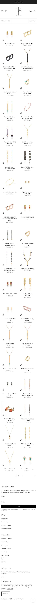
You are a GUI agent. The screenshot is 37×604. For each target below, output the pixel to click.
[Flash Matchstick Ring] (27, 33)
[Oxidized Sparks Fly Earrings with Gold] (9, 258)
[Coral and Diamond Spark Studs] (9, 409)
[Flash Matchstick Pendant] (9, 333)
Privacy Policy (27, 509)
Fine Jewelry (4, 522)
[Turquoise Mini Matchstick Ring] (27, 82)
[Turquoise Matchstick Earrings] (9, 107)
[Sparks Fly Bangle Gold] (9, 182)
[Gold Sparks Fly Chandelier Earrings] (27, 283)
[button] (6, 11)
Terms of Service (6, 549)
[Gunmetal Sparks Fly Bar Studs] (9, 383)
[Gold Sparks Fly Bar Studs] (9, 308)
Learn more (10, 588)
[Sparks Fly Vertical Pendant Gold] (27, 132)
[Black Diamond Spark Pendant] (9, 433)
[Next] (30, 476)
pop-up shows (9, 492)
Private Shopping (6, 525)
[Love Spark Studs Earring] (9, 283)
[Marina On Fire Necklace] (27, 258)
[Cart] (34, 11)
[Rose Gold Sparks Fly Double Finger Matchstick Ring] (9, 207)
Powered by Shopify (18, 599)
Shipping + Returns (6, 539)
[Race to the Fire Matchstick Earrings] (9, 233)
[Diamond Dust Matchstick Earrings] (27, 383)
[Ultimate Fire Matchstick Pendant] (9, 82)
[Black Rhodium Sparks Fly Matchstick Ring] (9, 57)
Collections (4, 518)
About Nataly (5, 555)
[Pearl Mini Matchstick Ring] (27, 233)
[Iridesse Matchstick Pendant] (27, 333)
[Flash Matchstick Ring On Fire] (27, 308)
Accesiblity (4, 552)
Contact (3, 562)
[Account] (31, 11)
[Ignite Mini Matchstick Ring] (27, 358)
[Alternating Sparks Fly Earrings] (27, 433)
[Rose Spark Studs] (9, 33)
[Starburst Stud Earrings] (27, 459)
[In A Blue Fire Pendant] (9, 358)
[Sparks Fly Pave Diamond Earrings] (9, 157)
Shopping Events (6, 528)
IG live (24, 492)
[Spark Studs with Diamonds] (27, 182)
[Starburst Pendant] (9, 459)
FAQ (2, 558)
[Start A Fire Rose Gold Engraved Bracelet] (27, 107)
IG (9, 572)
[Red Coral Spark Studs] (27, 207)
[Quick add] (3, 39)
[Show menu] (2, 11)
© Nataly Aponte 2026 (6, 599)
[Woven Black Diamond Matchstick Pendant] (27, 57)
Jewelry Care (4, 542)
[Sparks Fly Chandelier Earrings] (27, 157)
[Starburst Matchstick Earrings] (9, 132)
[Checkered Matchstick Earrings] (27, 409)
